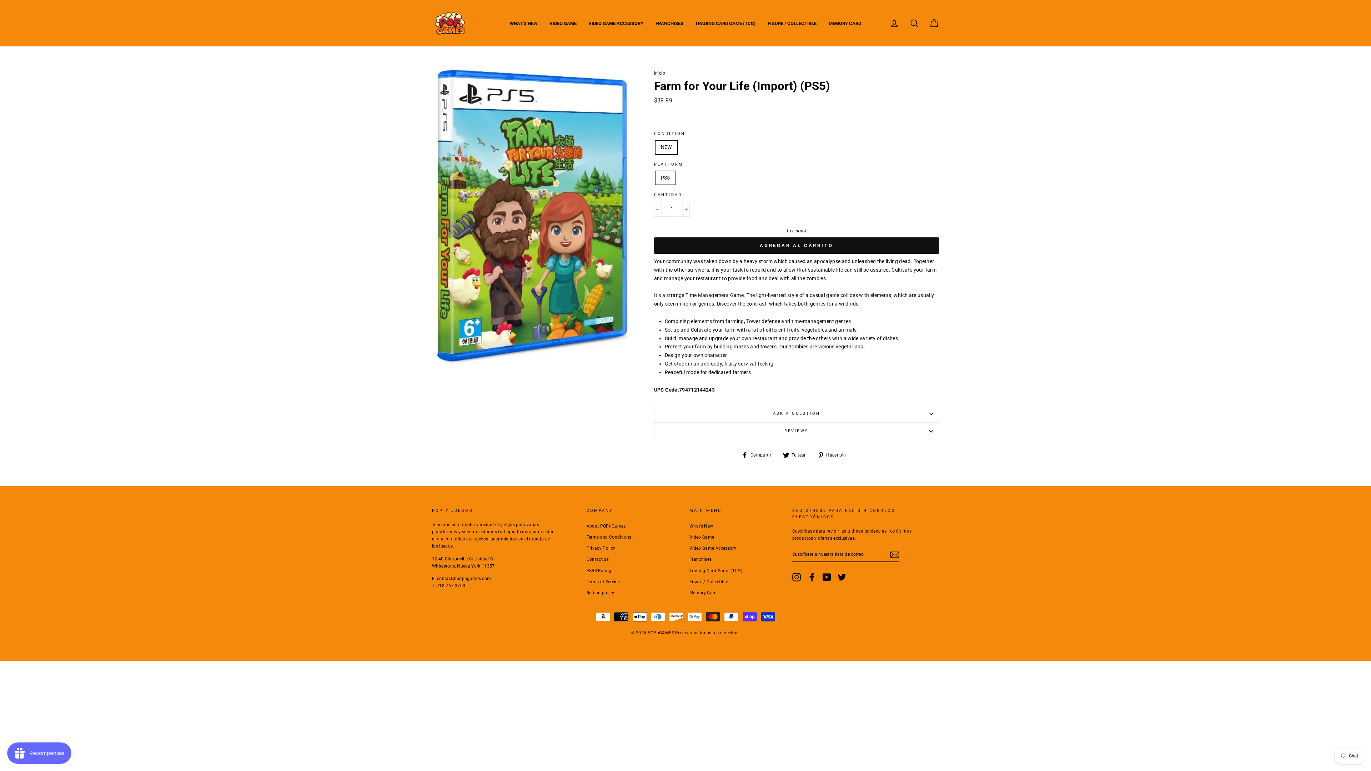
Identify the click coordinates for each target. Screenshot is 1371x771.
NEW (666, 147)
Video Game (563, 23)
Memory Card (845, 23)
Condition (669, 133)
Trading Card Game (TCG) (725, 23)
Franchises (669, 23)
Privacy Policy (601, 548)
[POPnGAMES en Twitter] (842, 577)
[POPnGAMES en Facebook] (812, 577)
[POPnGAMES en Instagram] (796, 577)
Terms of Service (603, 581)
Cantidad (668, 194)
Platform (668, 164)
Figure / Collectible (792, 23)
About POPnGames (606, 526)
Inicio (659, 73)
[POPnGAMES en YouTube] (827, 577)
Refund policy (600, 592)
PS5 (665, 178)
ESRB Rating (599, 570)
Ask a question (796, 413)
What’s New (523, 23)
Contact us (598, 559)
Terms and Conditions (609, 537)
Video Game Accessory (615, 23)
